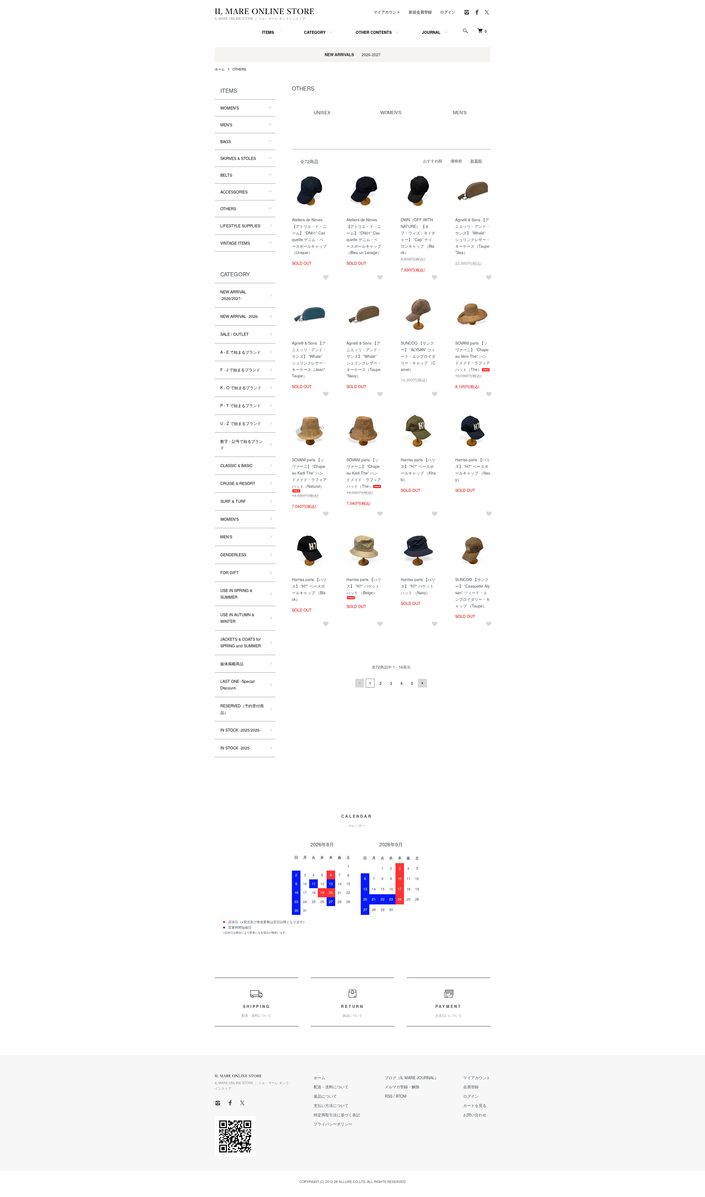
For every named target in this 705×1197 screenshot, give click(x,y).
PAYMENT (448, 1011)
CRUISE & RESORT (237, 483)
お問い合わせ (474, 1114)
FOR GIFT (229, 572)
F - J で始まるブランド (240, 369)
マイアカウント (386, 12)
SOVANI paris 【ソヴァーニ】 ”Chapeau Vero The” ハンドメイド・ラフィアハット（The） (472, 356)
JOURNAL (431, 32)
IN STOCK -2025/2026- (240, 730)
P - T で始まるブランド (240, 405)
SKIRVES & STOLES (238, 158)
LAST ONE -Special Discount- (237, 684)
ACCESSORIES (234, 192)
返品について (325, 1096)
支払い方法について (331, 1105)
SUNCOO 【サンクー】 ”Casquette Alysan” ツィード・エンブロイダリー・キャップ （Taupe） (472, 592)
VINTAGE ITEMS (235, 243)
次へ (422, 683)
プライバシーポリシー (333, 1124)
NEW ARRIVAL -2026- (239, 316)
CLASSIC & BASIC (236, 465)
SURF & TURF (233, 501)
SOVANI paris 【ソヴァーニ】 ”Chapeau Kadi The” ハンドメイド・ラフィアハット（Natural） (309, 473)
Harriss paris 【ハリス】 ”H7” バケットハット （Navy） (418, 586)
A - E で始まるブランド (240, 352)
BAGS (225, 141)
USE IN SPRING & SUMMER (236, 594)
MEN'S (226, 124)
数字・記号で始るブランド (241, 444)
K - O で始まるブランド (240, 387)
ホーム (220, 69)
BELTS (226, 175)
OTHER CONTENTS (374, 32)
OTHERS (239, 69)
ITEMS (268, 32)
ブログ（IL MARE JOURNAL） (411, 1077)
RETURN (352, 1011)
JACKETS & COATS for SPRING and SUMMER (240, 642)
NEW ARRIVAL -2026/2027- (233, 295)
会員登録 (471, 1086)
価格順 (456, 160)
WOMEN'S (229, 108)
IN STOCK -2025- (235, 748)
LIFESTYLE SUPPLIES (240, 225)
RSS (388, 1096)
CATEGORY (315, 32)
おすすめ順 (432, 160)
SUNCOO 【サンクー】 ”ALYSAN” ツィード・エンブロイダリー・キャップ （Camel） (418, 356)
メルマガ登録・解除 (402, 1086)
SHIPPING (256, 1011)
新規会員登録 (420, 12)
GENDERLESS (233, 554)
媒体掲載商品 (231, 663)
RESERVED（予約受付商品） (242, 709)
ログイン (447, 12)
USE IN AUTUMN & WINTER (237, 618)
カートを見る (474, 1105)
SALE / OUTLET (234, 334)
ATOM (401, 1096)
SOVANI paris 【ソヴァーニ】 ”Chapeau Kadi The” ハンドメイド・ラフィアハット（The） (363, 473)
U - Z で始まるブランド (240, 423)
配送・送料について (331, 1086)
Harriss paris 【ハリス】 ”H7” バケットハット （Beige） (363, 586)
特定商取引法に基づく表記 (337, 1114)
